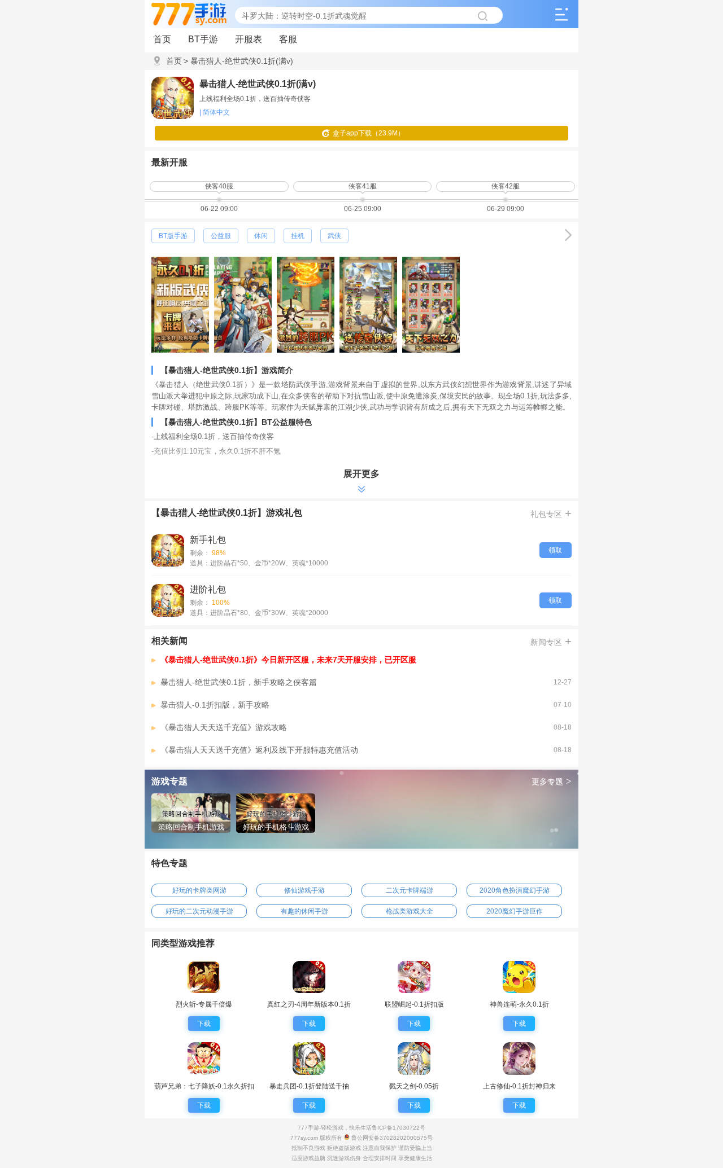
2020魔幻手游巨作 (514, 911)
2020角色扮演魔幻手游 (515, 890)
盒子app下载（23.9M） (368, 133)
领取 (555, 550)
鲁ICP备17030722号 (398, 1128)
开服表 (248, 39)
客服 (288, 39)
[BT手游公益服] (568, 235)
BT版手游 (173, 236)
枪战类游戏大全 (409, 911)
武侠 (334, 236)
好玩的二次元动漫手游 (199, 911)
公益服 (221, 236)
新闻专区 (551, 641)
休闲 (261, 236)
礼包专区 (551, 513)
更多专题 (552, 781)
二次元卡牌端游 (409, 890)
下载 (204, 1024)
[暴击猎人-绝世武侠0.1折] (167, 550)
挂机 (297, 236)
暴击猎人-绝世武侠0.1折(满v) (238, 60)
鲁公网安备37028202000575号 (391, 1138)
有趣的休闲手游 (304, 911)
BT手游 (203, 39)
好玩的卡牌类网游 (199, 890)
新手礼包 (208, 540)
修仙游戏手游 (304, 890)
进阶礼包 (208, 589)
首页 (162, 39)
